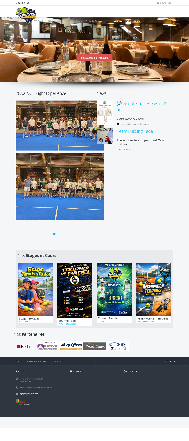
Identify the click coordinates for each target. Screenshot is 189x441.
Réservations (54, 21)
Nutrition (129, 21)
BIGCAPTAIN (165, 3)
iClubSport (27, 404)
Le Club (68, 21)
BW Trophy (39, 21)
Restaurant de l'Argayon (94, 57)
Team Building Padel (135, 131)
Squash (117, 21)
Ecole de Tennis (93, 21)
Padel (107, 21)
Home (27, 21)
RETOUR (169, 361)
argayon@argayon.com (29, 393)
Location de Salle (144, 21)
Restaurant (161, 21)
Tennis (79, 21)
